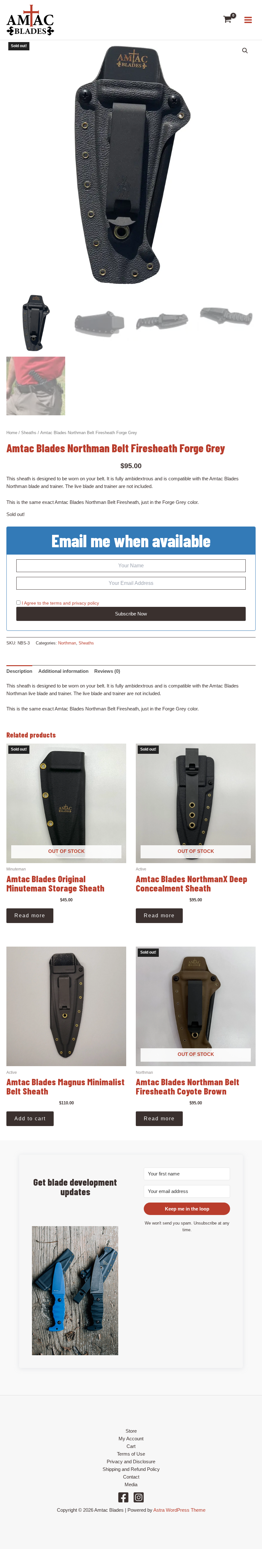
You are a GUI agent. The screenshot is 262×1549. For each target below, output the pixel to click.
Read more (29, 915)
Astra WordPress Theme (179, 1510)
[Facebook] (123, 1497)
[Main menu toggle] (248, 19)
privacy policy (85, 603)
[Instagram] (138, 1497)
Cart (131, 1446)
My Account (131, 1438)
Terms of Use (131, 1454)
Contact (131, 1477)
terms (56, 603)
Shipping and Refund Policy (131, 1469)
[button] (245, 50)
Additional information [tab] (63, 671)
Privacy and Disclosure (131, 1461)
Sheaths (28, 432)
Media (131, 1484)
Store (131, 1431)
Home (11, 432)
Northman (67, 643)
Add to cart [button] (30, 1118)
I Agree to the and (59, 603)
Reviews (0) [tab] (107, 671)
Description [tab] (19, 671)
